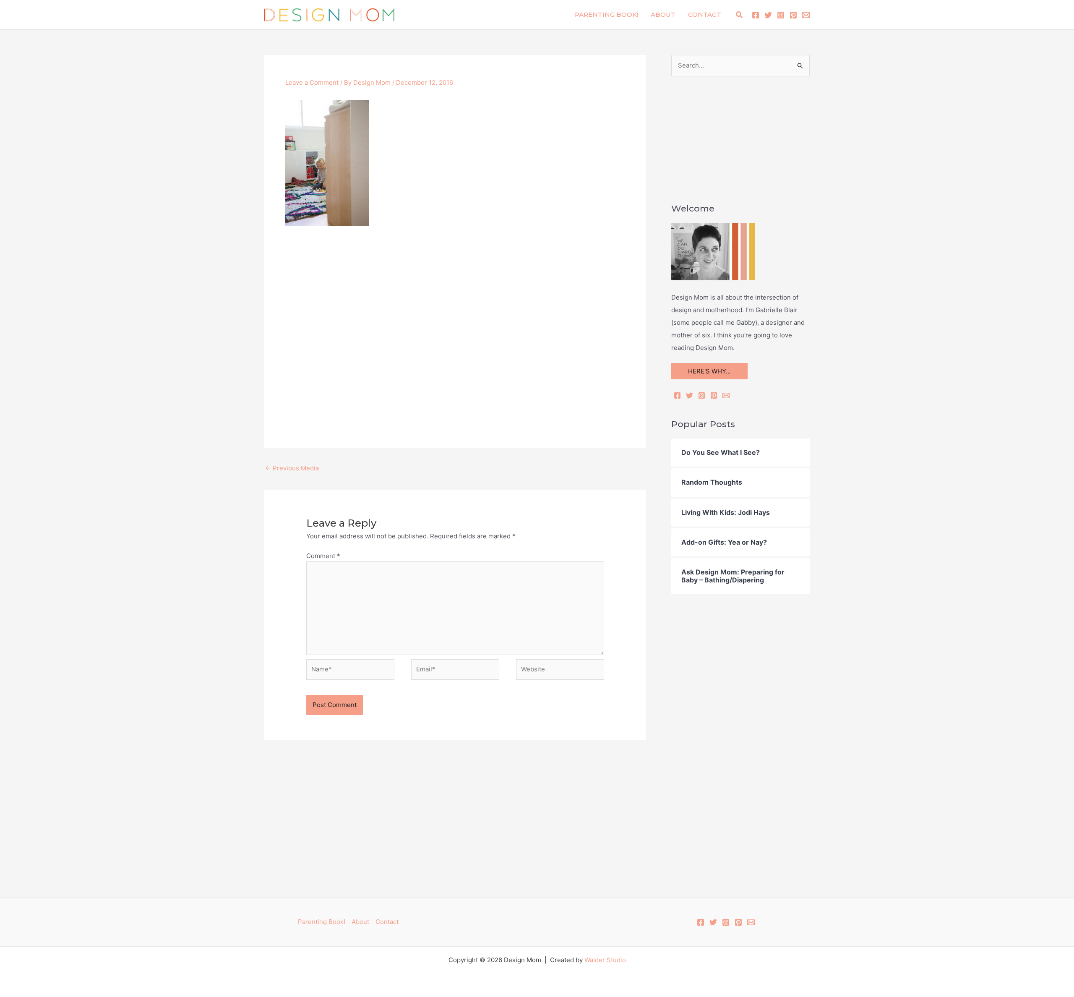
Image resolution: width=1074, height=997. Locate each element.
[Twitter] (768, 15)
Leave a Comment (312, 82)
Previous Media (292, 468)
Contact (704, 14)
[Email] (726, 395)
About (663, 14)
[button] (739, 15)
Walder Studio (605, 960)
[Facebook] (755, 15)
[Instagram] (781, 15)
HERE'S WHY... (709, 371)
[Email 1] (806, 15)
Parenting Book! (606, 14)
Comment (323, 556)
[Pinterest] (793, 15)
